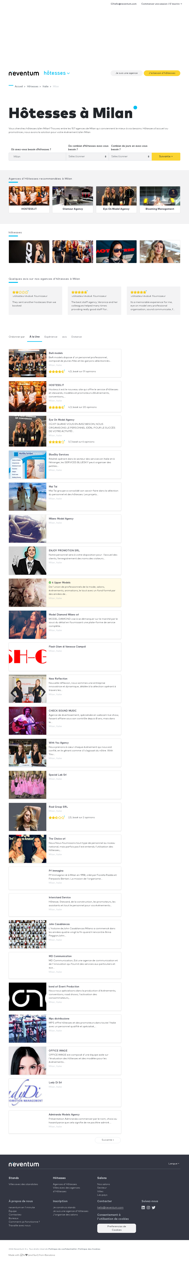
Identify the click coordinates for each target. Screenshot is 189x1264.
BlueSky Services (59, 455)
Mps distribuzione (59, 1019)
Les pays (102, 1195)
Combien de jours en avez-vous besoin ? (129, 148)
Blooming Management (160, 209)
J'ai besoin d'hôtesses (162, 73)
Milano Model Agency (61, 519)
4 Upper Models (61, 583)
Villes (100, 1191)
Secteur (102, 1188)
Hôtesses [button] (55, 72)
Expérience (50, 337)
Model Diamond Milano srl (64, 615)
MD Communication (60, 956)
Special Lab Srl (57, 775)
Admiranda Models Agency (64, 1115)
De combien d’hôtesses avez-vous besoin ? (88, 148)
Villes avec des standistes (23, 1184)
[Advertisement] (94, 40)
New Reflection (58, 679)
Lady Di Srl (55, 1083)
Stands (14, 1178)
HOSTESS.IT (29, 209)
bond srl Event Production (64, 987)
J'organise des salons (65, 1215)
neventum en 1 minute (22, 1207)
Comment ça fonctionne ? (24, 1222)
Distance (76, 337)
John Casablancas (59, 924)
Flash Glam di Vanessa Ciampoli (67, 647)
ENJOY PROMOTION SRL (64, 551)
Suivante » (166, 156)
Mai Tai (53, 487)
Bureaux (13, 1218)
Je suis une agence (127, 73)
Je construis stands (64, 1207)
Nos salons (103, 1184)
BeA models (56, 353)
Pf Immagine (56, 871)
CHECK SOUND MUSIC (63, 711)
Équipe (13, 1211)
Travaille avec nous (19, 1225)
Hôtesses (59, 1178)
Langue (173, 1164)
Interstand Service (60, 897)
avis (64, 337)
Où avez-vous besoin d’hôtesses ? (31, 149)
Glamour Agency (73, 209)
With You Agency (59, 743)
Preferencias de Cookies (116, 1228)
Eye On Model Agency (116, 209)
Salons (101, 1178)
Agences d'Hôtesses (65, 1184)
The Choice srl (57, 839)
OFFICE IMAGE (58, 1051)
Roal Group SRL (58, 807)
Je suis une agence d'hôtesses (70, 1211)
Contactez (15, 1215)
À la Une (35, 337)
